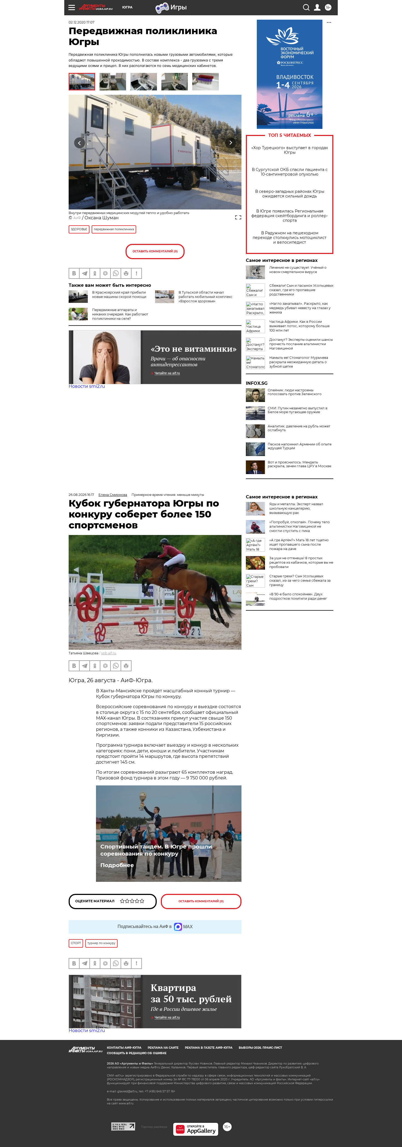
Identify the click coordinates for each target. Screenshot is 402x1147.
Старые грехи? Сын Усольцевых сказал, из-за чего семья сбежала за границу (300, 580)
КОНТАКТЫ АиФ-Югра (124, 1048)
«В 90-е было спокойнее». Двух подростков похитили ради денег (298, 596)
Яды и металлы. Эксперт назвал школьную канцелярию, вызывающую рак (296, 508)
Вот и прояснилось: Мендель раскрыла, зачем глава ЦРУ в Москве (299, 464)
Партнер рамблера (154, 1126)
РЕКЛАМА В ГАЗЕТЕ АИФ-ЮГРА (208, 1048)
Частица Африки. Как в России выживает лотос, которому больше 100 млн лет (299, 326)
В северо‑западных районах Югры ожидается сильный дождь (289, 194)
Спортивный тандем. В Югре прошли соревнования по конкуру (156, 850)
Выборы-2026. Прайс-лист (260, 1048)
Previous (80, 143)
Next (230, 143)
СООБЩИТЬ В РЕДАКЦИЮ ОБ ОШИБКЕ (137, 1053)
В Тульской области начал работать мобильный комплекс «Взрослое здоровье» (205, 296)
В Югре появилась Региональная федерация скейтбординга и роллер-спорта (289, 216)
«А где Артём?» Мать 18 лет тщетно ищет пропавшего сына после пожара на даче (299, 544)
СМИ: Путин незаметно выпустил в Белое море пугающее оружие (297, 410)
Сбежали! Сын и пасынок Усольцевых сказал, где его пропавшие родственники (301, 289)
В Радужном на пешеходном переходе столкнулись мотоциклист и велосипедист (290, 238)
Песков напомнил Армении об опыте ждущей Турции (299, 446)
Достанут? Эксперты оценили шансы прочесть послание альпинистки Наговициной (301, 344)
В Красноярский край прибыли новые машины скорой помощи (119, 294)
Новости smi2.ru (87, 386)
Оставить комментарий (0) (155, 251)
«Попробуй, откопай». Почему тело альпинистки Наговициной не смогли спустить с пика (299, 526)
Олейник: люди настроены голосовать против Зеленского (295, 392)
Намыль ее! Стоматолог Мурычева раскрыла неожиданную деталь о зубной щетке (298, 362)
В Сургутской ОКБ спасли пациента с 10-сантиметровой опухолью (290, 172)
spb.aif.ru (108, 653)
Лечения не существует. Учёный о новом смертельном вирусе (298, 269)
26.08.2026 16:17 (81, 495)
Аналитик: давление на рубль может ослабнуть (299, 428)
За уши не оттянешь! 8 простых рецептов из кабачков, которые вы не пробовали (301, 562)
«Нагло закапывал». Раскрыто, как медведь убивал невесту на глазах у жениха (300, 307)
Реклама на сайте (163, 1048)
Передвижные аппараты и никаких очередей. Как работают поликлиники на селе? (120, 314)
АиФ (77, 218)
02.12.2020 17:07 (81, 22)
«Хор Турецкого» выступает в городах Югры (289, 150)
